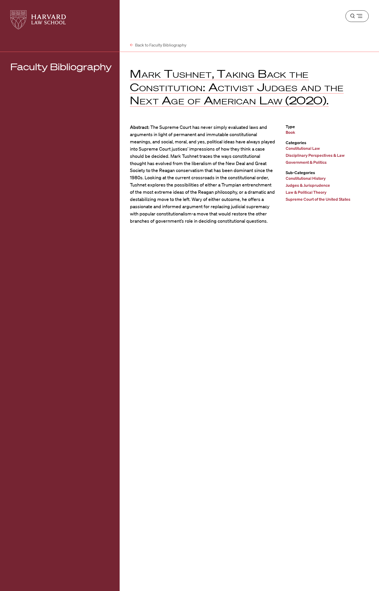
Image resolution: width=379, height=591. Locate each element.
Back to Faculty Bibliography (160, 45)
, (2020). (237, 87)
